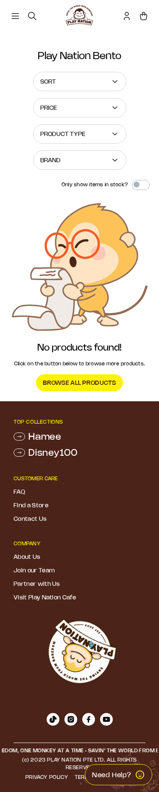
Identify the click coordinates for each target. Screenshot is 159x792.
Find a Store (31, 505)
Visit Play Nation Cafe (45, 597)
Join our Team (34, 570)
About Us (27, 556)
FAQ (19, 491)
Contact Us (30, 518)
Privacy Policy (46, 777)
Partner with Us (37, 583)
